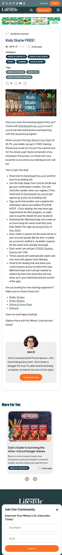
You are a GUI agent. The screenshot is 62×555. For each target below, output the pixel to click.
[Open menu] (58, 10)
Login (54, 3)
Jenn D (13, 46)
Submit (32, 548)
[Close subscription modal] (57, 510)
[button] (31, 10)
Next (35, 479)
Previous (27, 479)
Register (44, 3)
